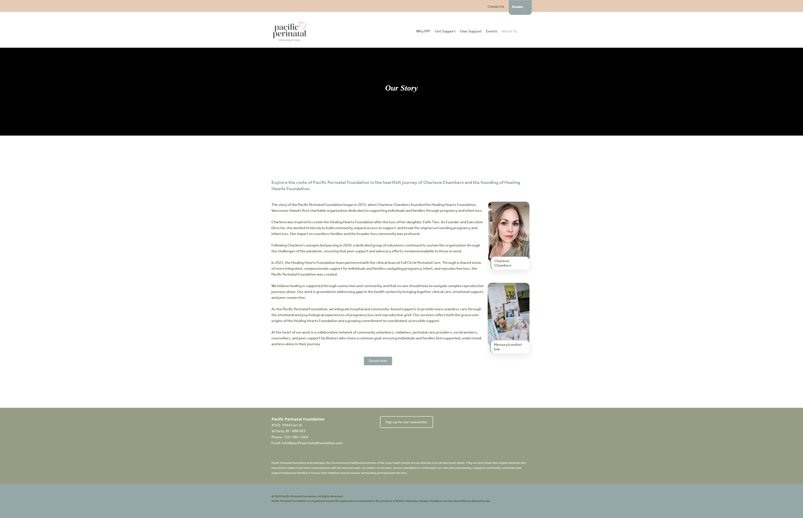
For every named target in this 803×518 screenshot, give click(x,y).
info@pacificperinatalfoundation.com (312, 443)
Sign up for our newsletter (406, 422)
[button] (378, 361)
